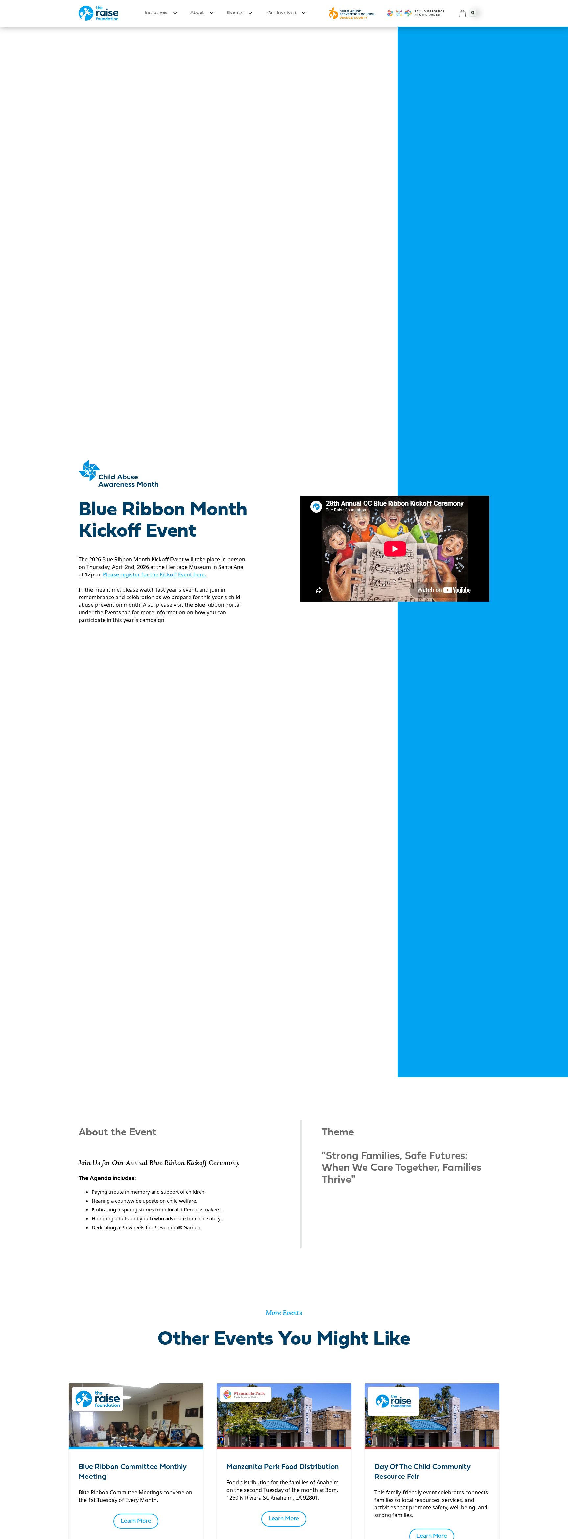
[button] (161, 13)
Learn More (136, 1521)
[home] (98, 13)
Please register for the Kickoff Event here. (154, 574)
